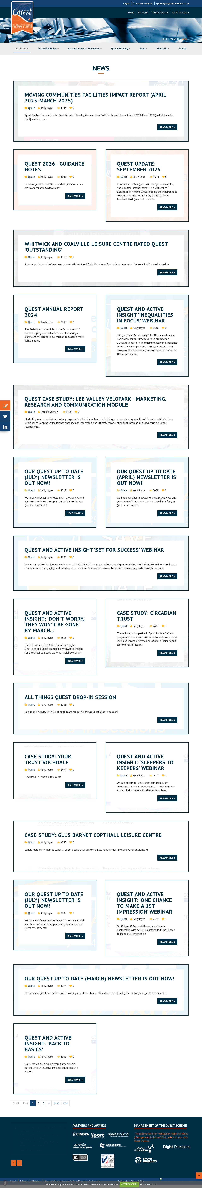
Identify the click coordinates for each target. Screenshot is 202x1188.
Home (131, 12)
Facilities (174, 39)
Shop (142, 48)
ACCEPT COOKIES (129, 1184)
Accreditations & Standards (84, 48)
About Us (162, 48)
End (65, 1103)
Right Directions (180, 12)
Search (182, 48)
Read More (166, 127)
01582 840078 (143, 3)
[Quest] (22, 17)
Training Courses (160, 12)
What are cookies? (148, 1184)
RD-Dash (143, 12)
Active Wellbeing (47, 48)
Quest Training (119, 48)
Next (56, 1103)
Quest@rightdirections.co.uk (172, 3)
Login (126, 3)
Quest (31, 108)
